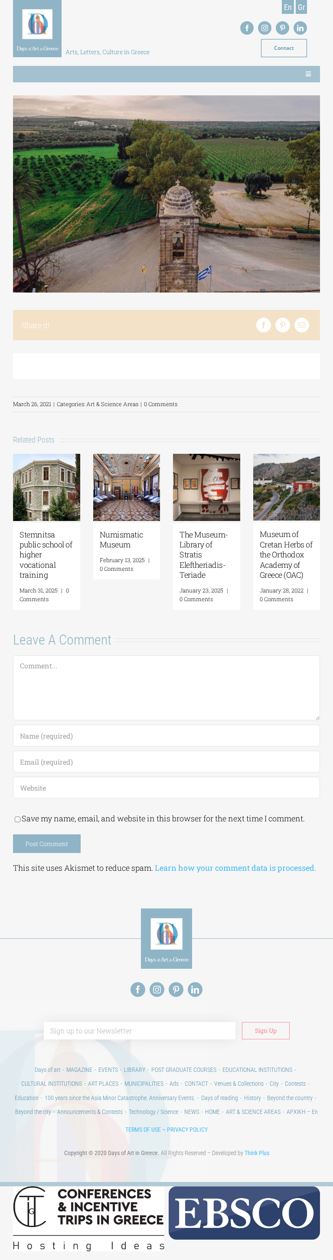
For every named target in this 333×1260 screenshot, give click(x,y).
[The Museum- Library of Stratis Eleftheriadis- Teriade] (57, 459)
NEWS (191, 1111)
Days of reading (219, 1097)
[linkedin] (300, 28)
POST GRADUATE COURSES (183, 1069)
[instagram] (264, 28)
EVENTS (108, 1069)
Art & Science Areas (112, 404)
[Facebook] (263, 325)
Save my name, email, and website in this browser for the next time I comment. (163, 818)
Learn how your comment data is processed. (235, 868)
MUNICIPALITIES (143, 1083)
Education (27, 1097)
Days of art (47, 1069)
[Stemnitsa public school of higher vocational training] (217, 459)
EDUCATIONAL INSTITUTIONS (257, 1069)
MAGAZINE (79, 1069)
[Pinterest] (282, 325)
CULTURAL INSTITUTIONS (51, 1083)
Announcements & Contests (90, 1111)
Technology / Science (153, 1111)
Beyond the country (290, 1097)
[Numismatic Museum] (297, 459)
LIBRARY (134, 1069)
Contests (295, 1083)
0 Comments (160, 404)
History (252, 1097)
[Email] (301, 325)
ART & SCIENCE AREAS (253, 1111)
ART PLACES (103, 1083)
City (274, 1083)
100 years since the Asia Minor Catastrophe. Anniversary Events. (120, 1097)
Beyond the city (33, 1111)
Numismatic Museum (292, 539)
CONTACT (196, 1083)
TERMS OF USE (143, 1129)
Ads (174, 1083)
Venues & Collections (239, 1083)
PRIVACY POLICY (187, 1129)
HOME (212, 1111)
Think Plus (257, 1152)
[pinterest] (282, 28)
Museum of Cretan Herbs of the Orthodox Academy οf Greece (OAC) (137, 554)
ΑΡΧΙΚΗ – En (302, 1111)
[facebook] (247, 28)
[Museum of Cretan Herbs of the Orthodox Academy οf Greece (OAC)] (137, 459)
